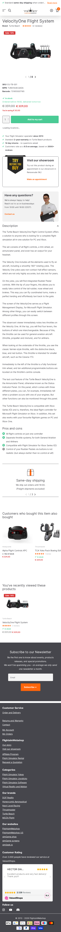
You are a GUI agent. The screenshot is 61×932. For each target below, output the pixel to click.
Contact (6, 724)
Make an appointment (37, 179)
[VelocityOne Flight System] (17, 603)
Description (10, 226)
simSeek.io (7, 844)
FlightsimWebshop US (12, 832)
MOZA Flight (8, 817)
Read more (52, 2)
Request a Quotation (12, 762)
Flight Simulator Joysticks (14, 778)
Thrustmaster (8, 809)
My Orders (7, 734)
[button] (9, 116)
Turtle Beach (14, 26)
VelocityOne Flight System (15, 622)
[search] (9, 10)
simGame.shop (9, 836)
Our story (6, 745)
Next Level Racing (11, 805)
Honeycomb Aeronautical (14, 801)
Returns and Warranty (12, 720)
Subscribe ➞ (30, 687)
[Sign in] (51, 10)
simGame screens (10, 840)
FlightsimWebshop (11, 828)
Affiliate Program (10, 754)
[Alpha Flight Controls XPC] (17, 532)
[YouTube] (10, 910)
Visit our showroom (11, 749)
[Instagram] (3, 910)
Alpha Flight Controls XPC (14, 550)
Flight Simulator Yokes (13, 774)
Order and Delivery (11, 712)
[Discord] (18, 910)
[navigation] (35, 77)
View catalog (4, 10)
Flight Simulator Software (14, 782)
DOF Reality (8, 797)
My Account (8, 730)
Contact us (10, 214)
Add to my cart (35, 119)
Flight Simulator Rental (13, 758)
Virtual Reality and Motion (14, 786)
